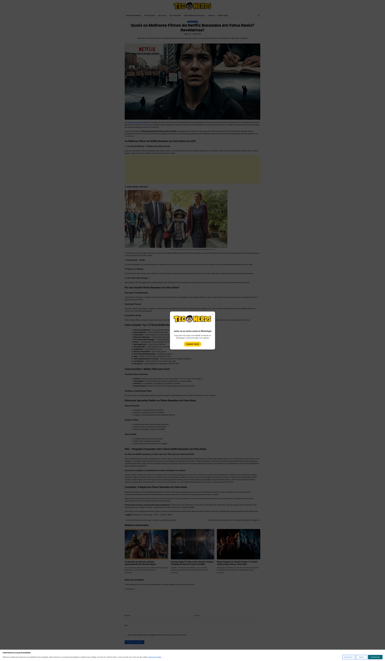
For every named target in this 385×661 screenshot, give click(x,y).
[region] (192, 655)
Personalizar (348, 657)
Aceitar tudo (375, 657)
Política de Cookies (154, 657)
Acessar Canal (192, 344)
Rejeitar (361, 657)
